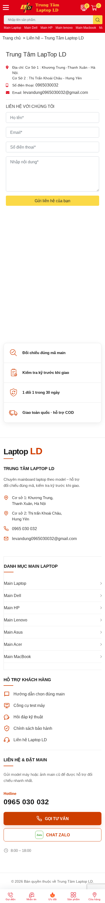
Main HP (46, 28)
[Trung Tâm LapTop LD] (44, 8)
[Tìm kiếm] (97, 19)
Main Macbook (86, 28)
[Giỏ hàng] (94, 7)
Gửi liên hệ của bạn (52, 200)
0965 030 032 (24, 528)
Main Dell (30, 28)
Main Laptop (12, 28)
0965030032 (46, 84)
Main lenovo (64, 28)
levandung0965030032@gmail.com (55, 92)
